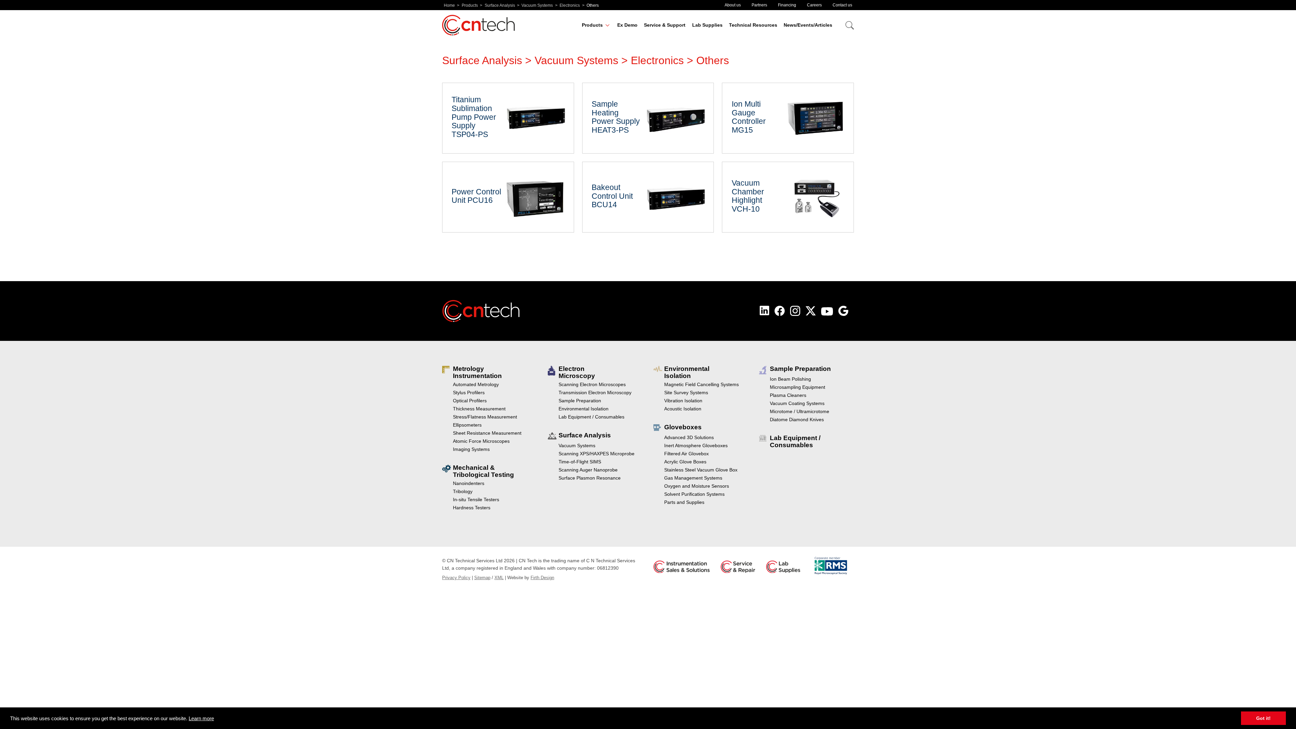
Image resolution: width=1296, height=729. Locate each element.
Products (470, 5)
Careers (814, 5)
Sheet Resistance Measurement (487, 433)
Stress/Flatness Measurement (485, 417)
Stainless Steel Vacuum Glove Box (700, 470)
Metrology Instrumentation (477, 372)
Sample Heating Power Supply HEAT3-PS (648, 118)
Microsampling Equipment (797, 387)
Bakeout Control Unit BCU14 (648, 197)
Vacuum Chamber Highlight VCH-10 (788, 197)
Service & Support (664, 25)
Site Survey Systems (686, 392)
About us (733, 5)
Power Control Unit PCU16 (508, 197)
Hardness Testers (471, 507)
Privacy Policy (456, 577)
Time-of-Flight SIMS (580, 461)
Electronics (570, 5)
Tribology (463, 491)
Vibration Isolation (683, 400)
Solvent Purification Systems (694, 494)
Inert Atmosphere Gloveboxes (696, 445)
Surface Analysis (500, 5)
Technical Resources (753, 25)
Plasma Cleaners (788, 395)
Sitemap (482, 577)
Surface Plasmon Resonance (590, 478)
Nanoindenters (468, 483)
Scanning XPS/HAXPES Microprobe (596, 453)
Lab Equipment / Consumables (591, 417)
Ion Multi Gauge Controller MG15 (788, 118)
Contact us (842, 5)
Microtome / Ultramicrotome (799, 411)
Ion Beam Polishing (790, 379)
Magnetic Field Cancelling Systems (701, 384)
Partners (759, 5)
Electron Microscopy (577, 372)
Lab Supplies (707, 25)
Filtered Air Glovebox (686, 453)
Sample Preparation (580, 400)
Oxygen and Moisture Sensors (696, 486)
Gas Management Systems (693, 478)
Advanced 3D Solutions (689, 437)
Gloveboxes (683, 427)
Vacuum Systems (537, 5)
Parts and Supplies (684, 502)
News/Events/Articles (808, 25)
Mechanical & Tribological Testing (483, 471)
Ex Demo (627, 25)
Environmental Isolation (584, 408)
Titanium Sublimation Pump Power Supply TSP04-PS (508, 118)
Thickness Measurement (479, 408)
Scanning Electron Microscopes (592, 384)
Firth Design (542, 577)
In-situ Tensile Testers (476, 499)
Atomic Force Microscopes (481, 441)
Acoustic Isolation (682, 408)
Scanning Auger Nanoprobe (588, 470)
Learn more (201, 718)
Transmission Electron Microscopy (595, 392)
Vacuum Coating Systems (797, 403)
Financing (787, 5)
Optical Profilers (470, 400)
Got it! (1263, 718)
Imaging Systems (471, 449)
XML (499, 577)
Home (449, 5)
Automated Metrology (476, 384)
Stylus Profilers (469, 392)
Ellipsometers (467, 425)
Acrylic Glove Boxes (685, 461)
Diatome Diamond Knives (797, 419)
